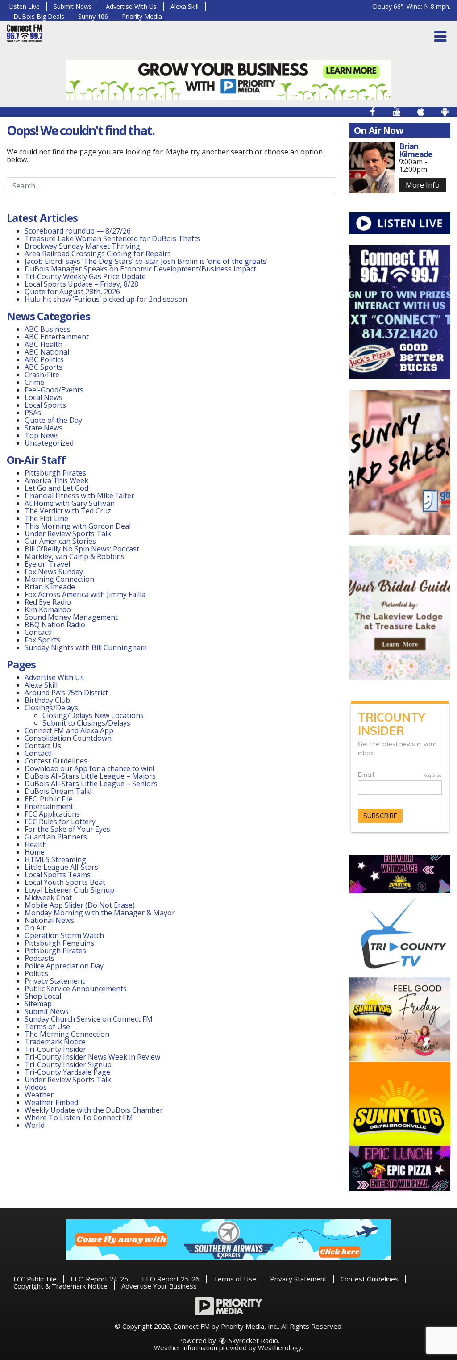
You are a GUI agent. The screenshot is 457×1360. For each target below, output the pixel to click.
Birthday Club (47, 700)
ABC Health (43, 344)
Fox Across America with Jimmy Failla (85, 594)
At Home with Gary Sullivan (70, 503)
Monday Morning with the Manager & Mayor (100, 913)
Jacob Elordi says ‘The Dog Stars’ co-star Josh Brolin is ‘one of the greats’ (146, 261)
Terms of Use (47, 1026)
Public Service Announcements (76, 988)
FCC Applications (52, 814)
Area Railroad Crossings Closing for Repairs (98, 254)
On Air (35, 928)
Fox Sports (42, 640)
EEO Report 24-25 (99, 1278)
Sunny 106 (93, 16)
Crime (34, 382)
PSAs (33, 412)
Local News (43, 397)
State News (43, 428)
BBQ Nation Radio (55, 625)
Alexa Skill (184, 6)
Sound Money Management (71, 617)
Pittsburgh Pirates (55, 473)
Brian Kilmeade (50, 587)
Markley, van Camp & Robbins (75, 556)
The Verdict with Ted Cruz (68, 511)
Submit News (73, 6)
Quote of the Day (53, 420)
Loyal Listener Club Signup (69, 890)
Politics (36, 973)
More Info (423, 185)
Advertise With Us (131, 6)
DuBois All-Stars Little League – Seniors (91, 783)
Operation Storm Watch (64, 935)
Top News (42, 435)
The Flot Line (46, 518)
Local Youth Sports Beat (65, 882)
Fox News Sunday (54, 571)
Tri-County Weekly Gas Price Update (86, 276)
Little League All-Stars (61, 867)
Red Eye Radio (48, 602)
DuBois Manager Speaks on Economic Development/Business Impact (140, 269)
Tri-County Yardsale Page (67, 1072)
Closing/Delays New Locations (93, 715)
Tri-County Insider (55, 1049)
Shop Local (43, 996)
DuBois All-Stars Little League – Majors (90, 776)
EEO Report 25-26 (170, 1278)
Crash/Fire (42, 375)
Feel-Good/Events (54, 390)
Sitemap (38, 1004)
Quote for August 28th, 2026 (72, 291)
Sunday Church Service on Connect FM (89, 1019)
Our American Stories (60, 541)
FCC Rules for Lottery (60, 821)
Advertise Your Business (159, 1285)
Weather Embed (51, 1102)
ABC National (47, 352)
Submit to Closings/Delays (86, 723)
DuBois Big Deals (38, 16)
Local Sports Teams (58, 875)
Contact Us (43, 746)
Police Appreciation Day (64, 966)
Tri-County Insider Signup (68, 1064)
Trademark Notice (55, 1042)
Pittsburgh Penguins (59, 943)
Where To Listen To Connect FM (79, 1117)
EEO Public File (49, 799)
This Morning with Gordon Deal (78, 526)
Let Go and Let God (56, 488)
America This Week (56, 480)
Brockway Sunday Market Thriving (82, 246)
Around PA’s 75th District (66, 692)
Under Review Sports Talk (68, 533)
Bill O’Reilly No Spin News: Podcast (82, 549)
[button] (440, 36)
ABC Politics (44, 359)
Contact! (38, 632)
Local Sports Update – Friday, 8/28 (81, 284)
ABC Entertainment (57, 337)
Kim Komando (48, 609)
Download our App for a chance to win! (89, 768)
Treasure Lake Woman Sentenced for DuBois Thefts (112, 238)
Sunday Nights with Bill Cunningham (86, 647)
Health (36, 844)
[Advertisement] (228, 80)
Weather (39, 1095)
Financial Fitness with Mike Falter (79, 496)
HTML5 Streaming (55, 859)
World (35, 1125)
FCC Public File (35, 1278)
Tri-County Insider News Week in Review (92, 1057)
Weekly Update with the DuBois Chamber (94, 1110)
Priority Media (142, 16)
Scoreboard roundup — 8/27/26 (78, 231)
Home (35, 852)
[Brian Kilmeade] (372, 167)
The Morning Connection (67, 1034)
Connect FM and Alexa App (69, 730)
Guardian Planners (56, 837)
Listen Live (24, 6)
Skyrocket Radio (252, 1340)
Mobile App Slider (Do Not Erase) (80, 905)
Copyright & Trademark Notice (60, 1285)
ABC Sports (43, 367)
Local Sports (45, 405)
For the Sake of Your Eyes (67, 829)
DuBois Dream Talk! (58, 791)
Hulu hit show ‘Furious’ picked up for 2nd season (106, 299)
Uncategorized (49, 443)
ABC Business (48, 329)
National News (49, 920)
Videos (36, 1087)
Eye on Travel (47, 564)
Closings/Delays (51, 708)
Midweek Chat (48, 897)
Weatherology (280, 1347)
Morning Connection (59, 579)
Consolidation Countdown (68, 738)
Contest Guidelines (56, 761)
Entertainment (49, 806)
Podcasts (39, 958)
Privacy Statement (55, 981)
